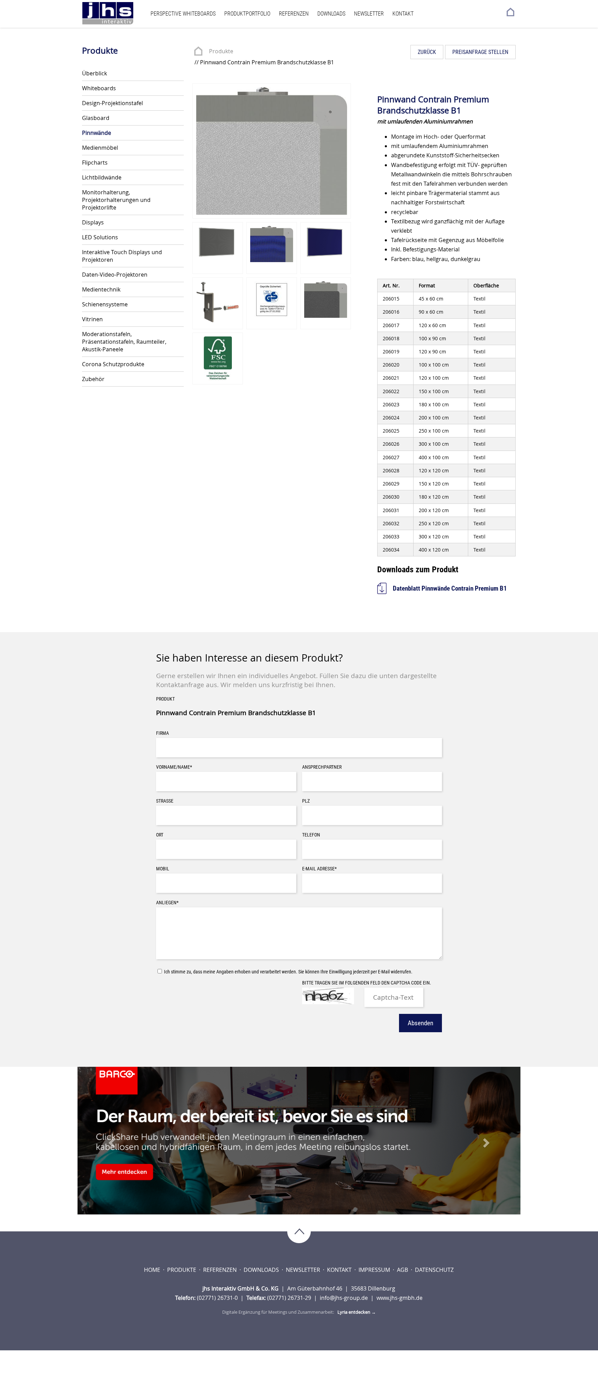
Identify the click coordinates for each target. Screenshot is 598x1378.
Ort (159, 835)
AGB (403, 1270)
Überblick (94, 73)
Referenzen (294, 13)
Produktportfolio (247, 13)
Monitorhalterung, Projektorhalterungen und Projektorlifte (116, 199)
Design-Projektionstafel (112, 103)
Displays (93, 222)
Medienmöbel (100, 147)
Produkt (165, 699)
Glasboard (95, 118)
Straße (164, 801)
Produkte (221, 51)
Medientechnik (101, 289)
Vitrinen (92, 319)
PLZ (306, 801)
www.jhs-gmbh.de (400, 1298)
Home (153, 1270)
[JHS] (114, 13)
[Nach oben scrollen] (299, 1232)
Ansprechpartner (322, 767)
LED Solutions (100, 237)
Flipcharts (95, 162)
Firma (162, 733)
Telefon (311, 835)
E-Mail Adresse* (319, 869)
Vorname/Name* (174, 767)
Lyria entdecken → (356, 1312)
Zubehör (93, 379)
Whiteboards (99, 88)
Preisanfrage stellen (480, 52)
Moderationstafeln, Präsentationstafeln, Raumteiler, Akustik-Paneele (124, 341)
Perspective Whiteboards (183, 13)
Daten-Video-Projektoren (114, 274)
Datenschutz (434, 1270)
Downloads (331, 13)
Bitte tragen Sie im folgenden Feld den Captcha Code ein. (366, 983)
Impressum (375, 1270)
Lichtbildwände (101, 177)
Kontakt (403, 13)
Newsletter (369, 13)
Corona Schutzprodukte (113, 364)
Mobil (162, 869)
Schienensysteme (105, 304)
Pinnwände (96, 133)
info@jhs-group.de (344, 1298)
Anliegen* (167, 903)
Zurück (427, 52)
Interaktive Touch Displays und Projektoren (122, 255)
